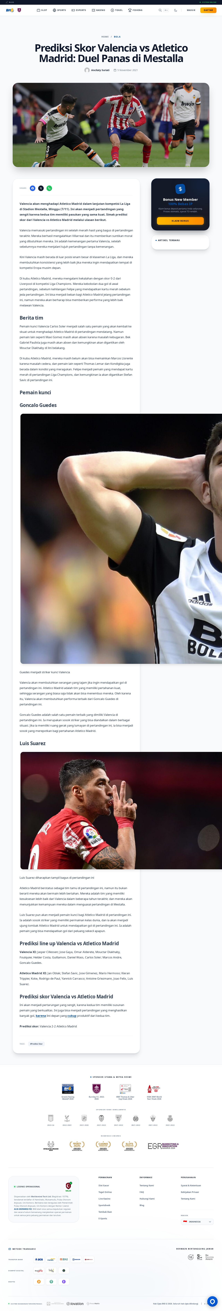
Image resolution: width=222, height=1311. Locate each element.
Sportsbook (104, 1205)
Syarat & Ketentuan (191, 1185)
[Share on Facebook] (32, 188)
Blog (11, 2)
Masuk (191, 10)
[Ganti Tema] (175, 10)
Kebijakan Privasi (190, 1192)
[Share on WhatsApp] (49, 188)
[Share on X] (41, 188)
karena (41, 1016)
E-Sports (103, 1218)
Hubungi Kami (147, 1198)
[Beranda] (14, 10)
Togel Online (105, 1192)
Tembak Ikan (105, 1211)
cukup (71, 1016)
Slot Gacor (104, 1185)
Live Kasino (104, 1198)
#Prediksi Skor (36, 1044)
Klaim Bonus (180, 220)
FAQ (142, 1192)
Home (105, 36)
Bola (117, 36)
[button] (212, 1301)
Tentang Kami (147, 1185)
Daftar (208, 10)
